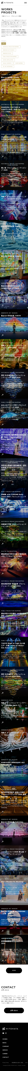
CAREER (4, 1054)
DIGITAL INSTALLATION (8, 60)
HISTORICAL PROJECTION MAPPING (11, 46)
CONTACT (5, 1057)
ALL (3, 43)
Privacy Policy (5, 1062)
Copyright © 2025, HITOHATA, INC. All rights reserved (14, 1065)
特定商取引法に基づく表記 (17, 1062)
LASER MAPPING (19, 63)
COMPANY (5, 1046)
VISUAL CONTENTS (7, 63)
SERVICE (5, 1050)
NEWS (4, 1043)
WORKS (4, 1039)
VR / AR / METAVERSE (7, 66)
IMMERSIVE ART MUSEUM (8, 50)
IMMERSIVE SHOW (7, 53)
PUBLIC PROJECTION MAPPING (10, 56)
